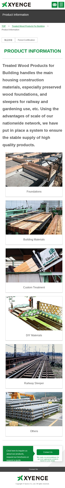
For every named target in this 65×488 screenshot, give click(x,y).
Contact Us (47, 452)
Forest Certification (26, 40)
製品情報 (8, 40)
